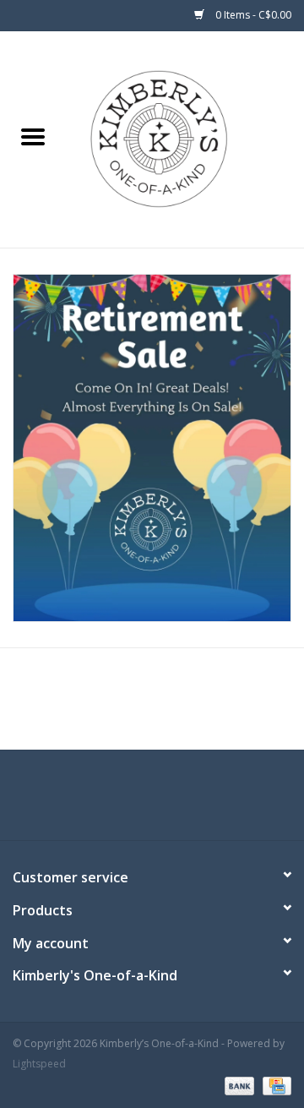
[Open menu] (33, 136)
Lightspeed (39, 1063)
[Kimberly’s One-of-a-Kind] (185, 138)
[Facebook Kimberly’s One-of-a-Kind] (136, 801)
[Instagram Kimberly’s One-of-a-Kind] (167, 801)
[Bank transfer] (238, 1085)
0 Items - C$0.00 (252, 15)
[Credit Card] (274, 1085)
